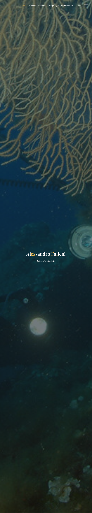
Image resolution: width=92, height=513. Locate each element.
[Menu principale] (86, 6)
